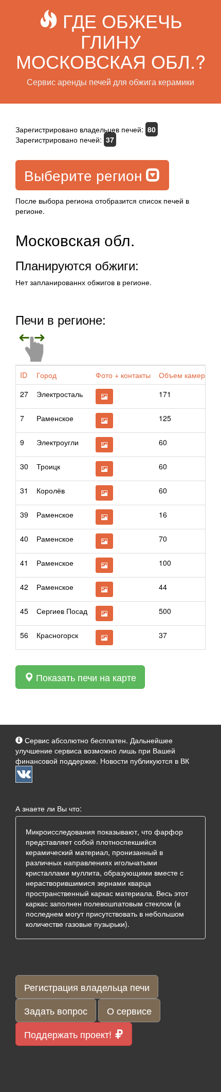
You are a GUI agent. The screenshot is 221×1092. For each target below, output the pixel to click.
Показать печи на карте (84, 677)
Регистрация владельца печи (87, 987)
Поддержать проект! (69, 1034)
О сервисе (129, 1010)
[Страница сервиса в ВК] (23, 773)
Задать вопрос (55, 1010)
